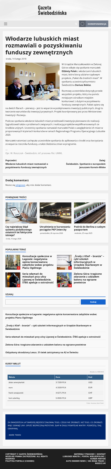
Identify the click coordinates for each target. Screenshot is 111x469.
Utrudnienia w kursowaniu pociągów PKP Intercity (55, 228)
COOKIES (29, 461)
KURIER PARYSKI (98, 458)
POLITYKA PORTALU (14, 461)
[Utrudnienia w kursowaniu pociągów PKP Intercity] (55, 213)
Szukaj (9, 294)
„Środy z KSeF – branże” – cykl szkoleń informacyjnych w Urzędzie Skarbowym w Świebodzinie (64, 262)
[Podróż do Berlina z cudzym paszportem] (90, 213)
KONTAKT (101, 454)
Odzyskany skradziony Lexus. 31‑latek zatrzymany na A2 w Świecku (41, 352)
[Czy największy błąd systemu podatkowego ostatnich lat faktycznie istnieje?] (21, 213)
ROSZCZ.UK (100, 463)
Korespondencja (97, 24)
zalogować (20, 185)
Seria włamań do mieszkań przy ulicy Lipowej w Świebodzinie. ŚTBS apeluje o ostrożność (12, 279)
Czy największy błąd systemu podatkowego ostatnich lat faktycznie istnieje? (18, 231)
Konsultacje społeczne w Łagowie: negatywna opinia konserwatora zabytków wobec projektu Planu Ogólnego (12, 262)
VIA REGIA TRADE (96, 461)
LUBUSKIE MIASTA (71, 456)
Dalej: (86, 164)
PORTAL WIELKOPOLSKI (93, 456)
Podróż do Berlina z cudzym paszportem (89, 228)
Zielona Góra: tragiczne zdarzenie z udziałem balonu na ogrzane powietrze (64, 279)
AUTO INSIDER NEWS (76, 461)
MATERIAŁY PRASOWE (84, 454)
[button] (6, 24)
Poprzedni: (26, 164)
